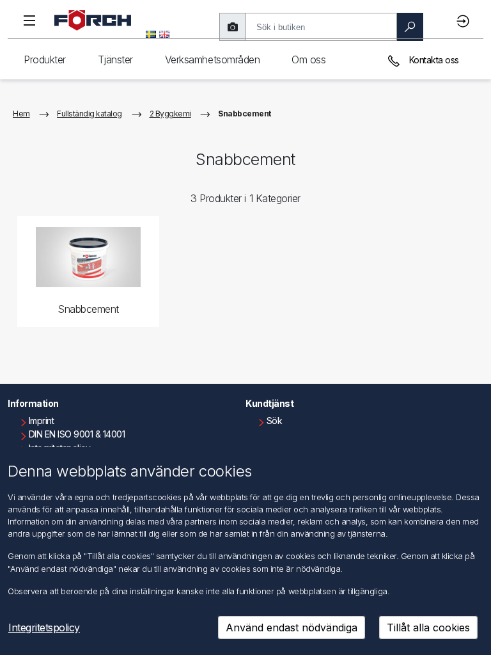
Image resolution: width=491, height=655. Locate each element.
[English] (164, 33)
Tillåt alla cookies (428, 627)
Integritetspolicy (44, 627)
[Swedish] (151, 33)
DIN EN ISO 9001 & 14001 (77, 434)
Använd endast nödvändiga (291, 627)
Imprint (41, 420)
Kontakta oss (433, 59)
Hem (21, 113)
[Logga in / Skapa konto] (464, 20)
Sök (275, 420)
